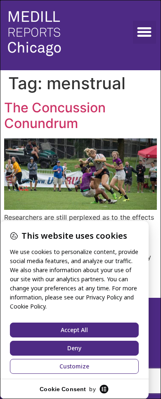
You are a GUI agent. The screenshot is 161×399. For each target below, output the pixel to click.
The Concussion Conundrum (55, 115)
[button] (144, 32)
